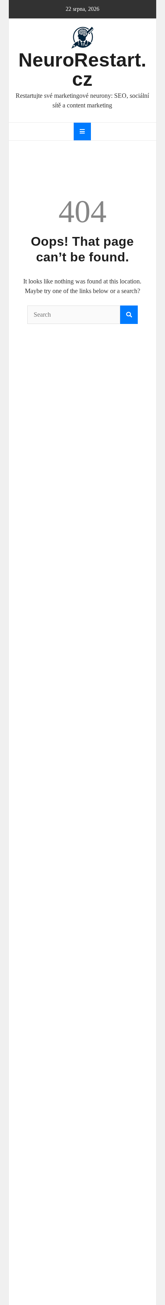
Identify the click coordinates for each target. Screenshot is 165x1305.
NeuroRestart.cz (82, 69)
